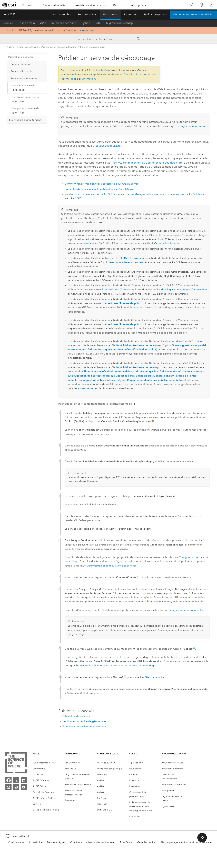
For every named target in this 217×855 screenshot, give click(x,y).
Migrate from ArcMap (119, 23)
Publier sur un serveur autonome (59, 47)
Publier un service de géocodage (23, 87)
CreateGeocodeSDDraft (107, 145)
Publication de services (20, 57)
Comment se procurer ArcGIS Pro (193, 14)
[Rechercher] (192, 4)
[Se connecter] (211, 5)
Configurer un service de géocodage (26, 99)
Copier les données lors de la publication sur (99, 188)
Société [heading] (133, 753)
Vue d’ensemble (61, 14)
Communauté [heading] (72, 753)
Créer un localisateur (166, 243)
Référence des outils (63, 23)
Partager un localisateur (191, 126)
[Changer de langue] (201, 4)
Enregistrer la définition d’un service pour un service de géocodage (115, 665)
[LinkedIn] (24, 780)
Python (86, 23)
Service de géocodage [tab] (24, 78)
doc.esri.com (85, 30)
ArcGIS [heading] (36, 753)
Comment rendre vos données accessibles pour (101, 183)
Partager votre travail (27, 47)
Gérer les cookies (146, 842)
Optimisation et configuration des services (111, 565)
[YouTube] (24, 787)
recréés (87, 243)
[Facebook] (8, 780)
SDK (98, 23)
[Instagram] (16, 787)
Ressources (110, 14)
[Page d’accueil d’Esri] (9, 5)
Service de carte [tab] (20, 64)
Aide (43, 23)
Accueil (8, 23)
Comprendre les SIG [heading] (108, 753)
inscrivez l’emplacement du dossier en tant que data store (147, 162)
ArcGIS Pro (10, 14)
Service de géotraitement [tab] (26, 119)
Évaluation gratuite (155, 14)
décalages (167, 289)
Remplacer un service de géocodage (25, 110)
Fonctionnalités (87, 14)
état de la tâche (155, 677)
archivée (103, 70)
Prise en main (26, 23)
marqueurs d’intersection (192, 289)
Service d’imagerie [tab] (22, 71)
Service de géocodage (92, 47)
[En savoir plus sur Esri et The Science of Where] (16, 763)
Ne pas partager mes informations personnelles (187, 842)
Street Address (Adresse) (116, 289)
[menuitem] (46, 763)
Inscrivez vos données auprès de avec (104, 194)
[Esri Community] (8, 787)
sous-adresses (86, 388)
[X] (16, 780)
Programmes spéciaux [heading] (174, 753)
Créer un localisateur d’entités (125, 262)
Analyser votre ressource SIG (186, 610)
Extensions (130, 14)
